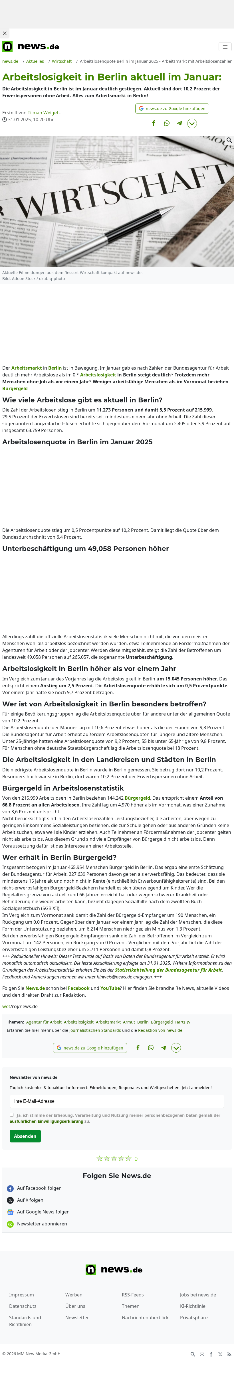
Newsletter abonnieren (41, 1224)
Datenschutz (23, 1306)
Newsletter (77, 1317)
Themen (131, 1306)
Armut (129, 1022)
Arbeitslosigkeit (79, 1022)
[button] (172, 109)
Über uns (75, 1306)
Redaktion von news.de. (160, 1030)
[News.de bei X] (220, 1354)
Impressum (21, 1295)
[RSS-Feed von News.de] (229, 1354)
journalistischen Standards (95, 1030)
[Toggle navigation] (225, 46)
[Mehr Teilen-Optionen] (192, 123)
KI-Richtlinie (192, 1306)
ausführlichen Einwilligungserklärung (46, 1121)
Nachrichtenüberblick (145, 1317)
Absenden (25, 1136)
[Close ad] (4, 33)
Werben (73, 1295)
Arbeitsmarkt (108, 1022)
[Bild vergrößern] (229, 140)
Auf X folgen (29, 1200)
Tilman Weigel (43, 113)
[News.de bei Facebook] (211, 1354)
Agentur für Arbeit (44, 1022)
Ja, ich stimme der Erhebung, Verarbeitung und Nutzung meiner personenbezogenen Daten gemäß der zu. (115, 1118)
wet (6, 1006)
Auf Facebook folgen (39, 1188)
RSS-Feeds (133, 1295)
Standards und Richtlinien (25, 1321)
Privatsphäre (194, 1317)
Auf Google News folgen (43, 1212)
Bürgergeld (162, 1022)
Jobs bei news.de (198, 1295)
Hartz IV (182, 1022)
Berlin (143, 1022)
